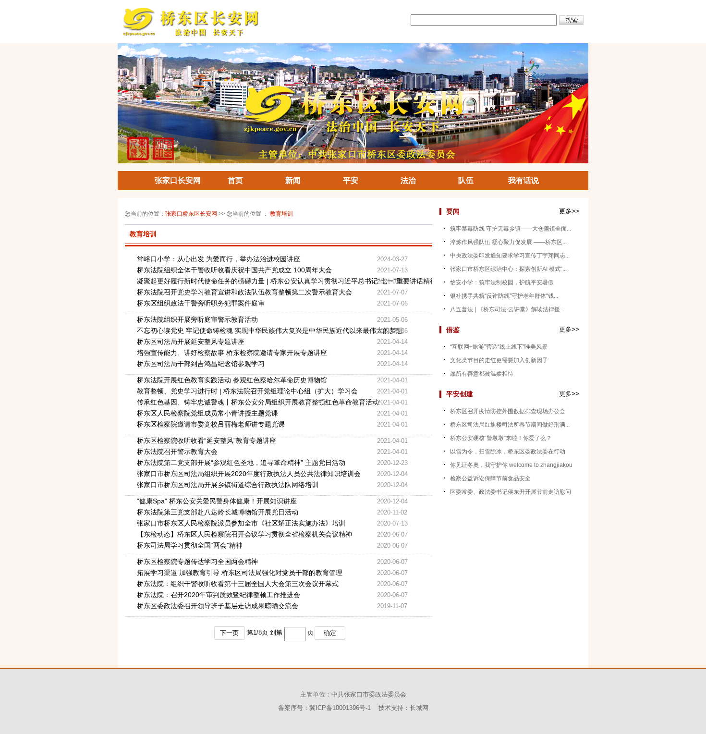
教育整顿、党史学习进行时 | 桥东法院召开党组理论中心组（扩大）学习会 (247, 391)
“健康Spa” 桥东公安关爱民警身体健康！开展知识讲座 (217, 501)
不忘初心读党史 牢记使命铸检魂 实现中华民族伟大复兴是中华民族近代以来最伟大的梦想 (257, 330)
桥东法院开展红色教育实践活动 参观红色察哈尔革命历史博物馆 (232, 380)
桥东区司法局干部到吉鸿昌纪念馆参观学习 (201, 363)
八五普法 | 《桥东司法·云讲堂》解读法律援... (507, 309)
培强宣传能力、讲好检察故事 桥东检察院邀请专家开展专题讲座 (232, 352)
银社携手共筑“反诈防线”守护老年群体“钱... (504, 296)
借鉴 (453, 329)
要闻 (453, 211)
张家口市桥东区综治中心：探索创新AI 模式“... (508, 269)
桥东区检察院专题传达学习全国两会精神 (197, 561)
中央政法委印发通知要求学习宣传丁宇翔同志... (510, 255)
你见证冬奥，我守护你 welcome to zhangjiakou (511, 465)
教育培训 (281, 213)
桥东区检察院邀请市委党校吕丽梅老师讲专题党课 (211, 424)
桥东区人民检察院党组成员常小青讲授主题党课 (207, 413)
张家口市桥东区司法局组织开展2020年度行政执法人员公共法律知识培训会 (249, 473)
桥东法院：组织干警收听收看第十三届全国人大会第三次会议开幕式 (238, 583)
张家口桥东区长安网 (191, 213)
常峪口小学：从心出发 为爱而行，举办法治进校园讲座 (218, 259)
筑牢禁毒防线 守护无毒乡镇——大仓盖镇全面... (510, 228)
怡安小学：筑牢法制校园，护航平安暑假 (502, 282)
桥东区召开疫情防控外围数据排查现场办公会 (507, 411)
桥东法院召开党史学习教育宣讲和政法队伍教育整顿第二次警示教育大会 (244, 292)
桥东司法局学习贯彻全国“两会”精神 (190, 545)
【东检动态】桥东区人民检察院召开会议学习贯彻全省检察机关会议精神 (244, 534)
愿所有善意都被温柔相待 (481, 373)
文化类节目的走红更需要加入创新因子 (499, 360)
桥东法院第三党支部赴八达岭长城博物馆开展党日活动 (217, 512)
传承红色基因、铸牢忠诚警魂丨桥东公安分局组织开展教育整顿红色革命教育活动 (257, 402)
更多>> (569, 211)
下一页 (229, 632)
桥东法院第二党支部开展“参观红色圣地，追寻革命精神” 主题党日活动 (241, 462)
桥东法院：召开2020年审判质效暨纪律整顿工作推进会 (218, 595)
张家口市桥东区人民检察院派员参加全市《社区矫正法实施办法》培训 (241, 523)
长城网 (419, 707)
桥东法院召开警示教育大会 (177, 451)
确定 (330, 632)
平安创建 (459, 394)
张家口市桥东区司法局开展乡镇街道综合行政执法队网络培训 (227, 485)
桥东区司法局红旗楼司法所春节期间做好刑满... (510, 424)
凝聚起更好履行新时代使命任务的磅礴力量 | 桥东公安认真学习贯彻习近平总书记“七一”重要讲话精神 (257, 281)
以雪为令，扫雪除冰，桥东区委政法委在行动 (507, 451)
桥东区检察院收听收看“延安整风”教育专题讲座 (206, 440)
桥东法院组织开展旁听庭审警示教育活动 (197, 319)
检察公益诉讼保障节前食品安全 (490, 478)
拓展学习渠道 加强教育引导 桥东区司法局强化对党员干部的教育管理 (239, 572)
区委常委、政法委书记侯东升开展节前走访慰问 (510, 492)
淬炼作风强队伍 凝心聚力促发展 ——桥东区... (508, 242)
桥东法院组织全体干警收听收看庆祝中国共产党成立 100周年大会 (234, 270)
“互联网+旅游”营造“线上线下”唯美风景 (499, 346)
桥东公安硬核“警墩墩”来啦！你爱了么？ (501, 438)
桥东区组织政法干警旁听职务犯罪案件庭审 (201, 303)
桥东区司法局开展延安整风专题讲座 (190, 341)
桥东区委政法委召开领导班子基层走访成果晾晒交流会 (217, 606)
